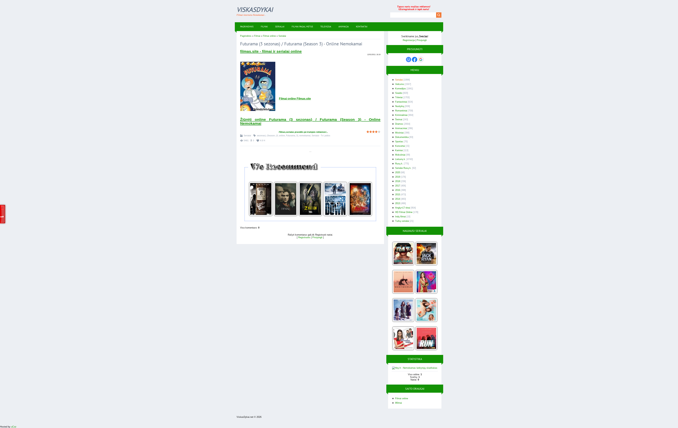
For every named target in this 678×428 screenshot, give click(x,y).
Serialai (282, 36)
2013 (397, 203)
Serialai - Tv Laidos (321, 135)
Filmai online (269, 36)
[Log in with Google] (421, 59)
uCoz (13, 426)
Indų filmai (400, 216)
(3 (277, 135)
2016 (397, 190)
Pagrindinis (245, 36)
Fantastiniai (401, 101)
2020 (397, 172)
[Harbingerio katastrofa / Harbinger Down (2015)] (335, 199)
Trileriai (399, 97)
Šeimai (398, 119)
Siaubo (398, 93)
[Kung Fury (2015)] (360, 199)
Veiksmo (399, 84)
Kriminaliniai (401, 115)
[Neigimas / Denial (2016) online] (285, 199)
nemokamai (305, 135)
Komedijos (400, 88)
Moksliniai (400, 154)
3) (297, 135)
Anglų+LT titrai (402, 207)
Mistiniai (399, 132)
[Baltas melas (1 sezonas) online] (426, 310)
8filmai (398, 403)
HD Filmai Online (403, 212)
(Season (271, 135)
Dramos (399, 124)
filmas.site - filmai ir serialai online (271, 51)
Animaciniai (401, 128)
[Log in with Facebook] (414, 59)
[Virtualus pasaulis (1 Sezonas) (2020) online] (403, 254)
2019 (397, 177)
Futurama (290, 135)
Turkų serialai (402, 221)
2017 (397, 185)
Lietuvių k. (400, 159)
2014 (397, 199)
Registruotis (304, 237)
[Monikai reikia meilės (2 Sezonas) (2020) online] (403, 338)
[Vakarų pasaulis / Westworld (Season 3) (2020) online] (403, 282)
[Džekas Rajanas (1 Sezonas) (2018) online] (426, 254)
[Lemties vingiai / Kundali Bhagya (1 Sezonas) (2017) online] (426, 282)
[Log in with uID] (408, 59)
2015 (397, 194)
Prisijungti (317, 237)
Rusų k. (399, 163)
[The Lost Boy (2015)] (260, 199)
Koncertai (400, 146)
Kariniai (399, 150)
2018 (397, 181)
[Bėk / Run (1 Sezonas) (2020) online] (426, 338)
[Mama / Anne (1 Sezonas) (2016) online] (403, 310)
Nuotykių (399, 106)
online (282, 135)
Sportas (399, 141)
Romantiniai (401, 110)
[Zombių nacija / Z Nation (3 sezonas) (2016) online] (310, 199)
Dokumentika (402, 137)
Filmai (257, 36)
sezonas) (261, 135)
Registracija (409, 40)
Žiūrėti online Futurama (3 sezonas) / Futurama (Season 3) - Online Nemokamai (310, 121)
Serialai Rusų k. (403, 168)
